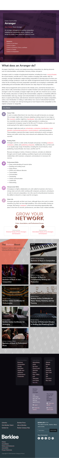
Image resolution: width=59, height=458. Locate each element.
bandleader (30, 119)
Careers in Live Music (12, 43)
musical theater (51, 74)
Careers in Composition (13, 51)
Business (20, 362)
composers (10, 145)
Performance (21, 374)
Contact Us (5, 428)
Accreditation (5, 444)
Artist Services (35, 365)
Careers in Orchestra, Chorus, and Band (17, 47)
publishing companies (27, 145)
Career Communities (11, 21)
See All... (35, 382)
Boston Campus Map (23, 428)
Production (20, 376)
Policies (4, 442)
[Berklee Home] (16, 437)
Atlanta (48, 362)
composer (23, 205)
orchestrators (29, 128)
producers (50, 143)
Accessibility (5, 448)
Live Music (36, 380)
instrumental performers (20, 130)
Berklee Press (21, 423)
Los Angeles (48, 367)
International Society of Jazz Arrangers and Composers (43, 232)
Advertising (36, 362)
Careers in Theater (11, 49)
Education (20, 368)
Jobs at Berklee (21, 425)
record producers (33, 130)
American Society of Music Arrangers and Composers (17, 232)
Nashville (48, 370)
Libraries (4, 423)
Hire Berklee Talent (7, 425)
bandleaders (45, 128)
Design (19, 366)
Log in (36, 405)
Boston (48, 364)
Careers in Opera (11, 45)
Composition (21, 364)
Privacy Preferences (7, 450)
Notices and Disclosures (8, 446)
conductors (37, 128)
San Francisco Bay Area (48, 378)
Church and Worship (36, 369)
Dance (34, 372)
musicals (12, 119)
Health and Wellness (20, 371)
